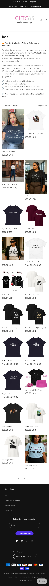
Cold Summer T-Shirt (31, 427)
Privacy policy (13, 577)
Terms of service (25, 577)
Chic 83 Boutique (15, 573)
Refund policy (40, 573)
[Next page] (30, 478)
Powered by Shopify (27, 573)
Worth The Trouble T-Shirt (10, 229)
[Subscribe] (37, 525)
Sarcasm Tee (6, 262)
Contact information (25, 580)
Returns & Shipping (12, 500)
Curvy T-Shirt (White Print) (33, 390)
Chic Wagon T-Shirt (8, 460)
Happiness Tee (6, 394)
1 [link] (18, 478)
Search (7, 495)
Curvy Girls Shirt (7, 427)
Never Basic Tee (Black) (9, 328)
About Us (8, 511)
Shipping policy (37, 577)
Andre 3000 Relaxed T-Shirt (34, 134)
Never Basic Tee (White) (32, 295)
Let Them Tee (29, 196)
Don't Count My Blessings (10, 185)
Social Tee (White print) (32, 229)
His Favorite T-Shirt (8, 361)
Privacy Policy (10, 505)
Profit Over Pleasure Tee (32, 262)
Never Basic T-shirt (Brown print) (35, 328)
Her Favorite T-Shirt (31, 361)
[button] (2, 19)
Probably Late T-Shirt (8, 152)
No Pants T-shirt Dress (9, 295)
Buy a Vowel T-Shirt (31, 465)
